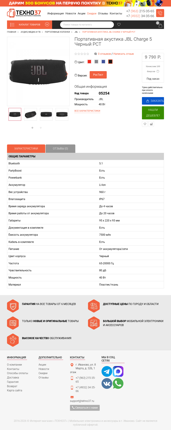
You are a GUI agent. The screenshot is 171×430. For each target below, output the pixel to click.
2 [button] (47, 127)
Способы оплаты (17, 373)
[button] (56, 14)
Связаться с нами (86, 407)
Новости (44, 369)
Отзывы (44, 377)
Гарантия (13, 381)
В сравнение (151, 124)
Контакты (13, 369)
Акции (42, 364)
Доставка (13, 377)
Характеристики (26, 148)
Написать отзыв (123, 53)
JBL (101, 99)
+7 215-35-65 (140, 11)
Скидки (43, 373)
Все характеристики (87, 110)
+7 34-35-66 (140, 16)
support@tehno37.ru (82, 401)
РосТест (98, 74)
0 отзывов (104, 53)
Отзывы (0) (60, 148)
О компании (14, 364)
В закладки (145, 124)
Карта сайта (14, 390)
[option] (38, 71)
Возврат (12, 386)
